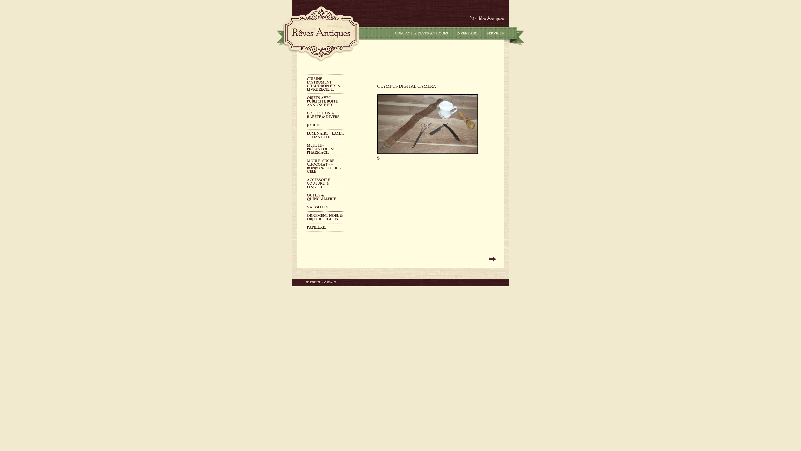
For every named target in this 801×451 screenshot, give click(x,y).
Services (495, 33)
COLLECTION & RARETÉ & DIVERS (323, 115)
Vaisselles (317, 207)
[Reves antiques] (321, 33)
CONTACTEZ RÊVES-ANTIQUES (421, 33)
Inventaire (467, 33)
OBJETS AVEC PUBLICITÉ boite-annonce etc (323, 101)
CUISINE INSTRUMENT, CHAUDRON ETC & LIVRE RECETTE (323, 84)
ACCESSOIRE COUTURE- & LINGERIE (318, 183)
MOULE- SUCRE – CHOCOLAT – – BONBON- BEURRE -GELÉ (324, 166)
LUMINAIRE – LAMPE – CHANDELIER (325, 135)
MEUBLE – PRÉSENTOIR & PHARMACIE (320, 149)
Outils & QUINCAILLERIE (321, 197)
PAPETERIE (316, 227)
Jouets (313, 125)
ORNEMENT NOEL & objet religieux (325, 217)
